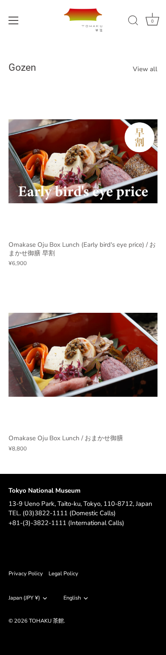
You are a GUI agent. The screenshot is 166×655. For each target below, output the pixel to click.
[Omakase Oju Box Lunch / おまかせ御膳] (83, 354)
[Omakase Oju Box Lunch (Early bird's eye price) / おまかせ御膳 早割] (83, 161)
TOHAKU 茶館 (46, 621)
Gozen (22, 67)
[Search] (133, 21)
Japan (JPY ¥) (24, 598)
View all (145, 69)
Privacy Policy (26, 573)
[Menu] (13, 20)
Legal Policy (63, 573)
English (72, 598)
